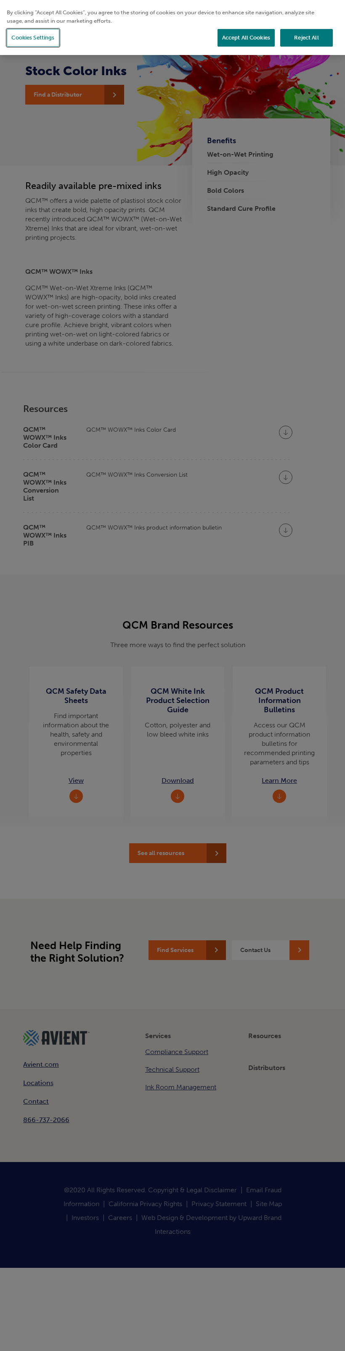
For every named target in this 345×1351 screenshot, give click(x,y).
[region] (172, 27)
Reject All (306, 37)
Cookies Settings (32, 37)
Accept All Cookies (246, 37)
